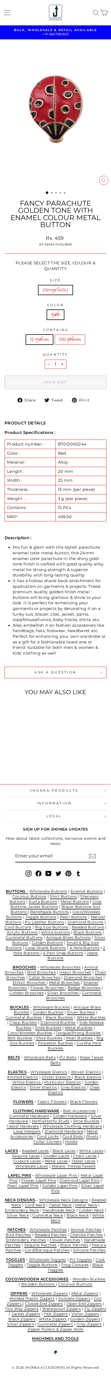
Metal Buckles (79, 1028)
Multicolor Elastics (62, 1082)
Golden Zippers (85, 1319)
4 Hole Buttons (84, 948)
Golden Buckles (48, 1012)
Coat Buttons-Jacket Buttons (56, 904)
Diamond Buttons (85, 922)
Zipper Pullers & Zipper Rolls (55, 1329)
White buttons (55, 932)
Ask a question (55, 672)
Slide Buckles (48, 1028)
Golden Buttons (47, 942)
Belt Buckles (20, 1038)
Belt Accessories (79, 1111)
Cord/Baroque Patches (47, 1250)
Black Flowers (84, 1102)
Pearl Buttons (73, 917)
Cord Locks (48, 1136)
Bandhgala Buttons (49, 912)
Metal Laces (56, 1161)
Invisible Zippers (74, 1298)
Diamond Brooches (83, 977)
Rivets (92, 1136)
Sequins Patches (40, 1245)
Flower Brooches (47, 988)
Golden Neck (91, 1210)
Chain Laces (84, 1156)
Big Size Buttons (51, 927)
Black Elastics (88, 1077)
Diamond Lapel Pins (79, 1180)
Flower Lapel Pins (38, 1180)
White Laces (91, 1151)
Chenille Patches (86, 1235)
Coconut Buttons (29, 896)
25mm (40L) (55, 290)
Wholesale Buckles (51, 1007)
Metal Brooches (64, 982)
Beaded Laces (35, 1151)
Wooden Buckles (89, 1279)
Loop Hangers (27, 1131)
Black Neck (78, 1215)
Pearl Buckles (79, 1038)
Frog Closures (75, 1265)
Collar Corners (47, 1141)
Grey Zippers (89, 1324)
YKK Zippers (56, 1314)
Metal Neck (86, 1205)
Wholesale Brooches (60, 967)
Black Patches (74, 1245)
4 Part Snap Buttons (63, 953)
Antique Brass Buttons (68, 937)
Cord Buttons (18, 927)
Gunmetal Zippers (55, 1324)
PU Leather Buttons (44, 922)
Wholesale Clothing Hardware (72, 1126)
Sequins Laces (26, 1156)
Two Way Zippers (22, 1309)
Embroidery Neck (22, 1210)
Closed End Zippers (44, 1303)
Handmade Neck (59, 1210)
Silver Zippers (20, 1324)
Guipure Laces (27, 1161)
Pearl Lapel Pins (23, 1185)
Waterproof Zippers (61, 1309)
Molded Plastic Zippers (31, 1298)
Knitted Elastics (22, 1077)
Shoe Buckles (49, 1038)
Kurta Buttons (43, 901)
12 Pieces (39, 339)
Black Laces (64, 1151)
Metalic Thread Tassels (73, 1166)
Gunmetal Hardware (29, 1116)
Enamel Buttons (87, 891)
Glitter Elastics (57, 1077)
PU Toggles (81, 1259)
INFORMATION (54, 803)
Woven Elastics (86, 1072)
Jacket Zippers (26, 1314)
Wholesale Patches (48, 1229)
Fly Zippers (95, 1309)
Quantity (55, 354)
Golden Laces (56, 1156)
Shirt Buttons (63, 896)
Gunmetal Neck (47, 1215)
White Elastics (27, 1082)
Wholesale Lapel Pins (56, 1175)
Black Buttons (88, 932)
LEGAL (54, 816)
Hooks (71, 1141)
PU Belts (68, 1057)
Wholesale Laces (31, 1166)
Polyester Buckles (55, 1043)
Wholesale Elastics (48, 1072)
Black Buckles (59, 1017)
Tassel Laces (83, 1161)
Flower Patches (65, 1240)
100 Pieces (70, 339)
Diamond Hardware (63, 1131)
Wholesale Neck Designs (63, 1200)
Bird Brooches (41, 972)
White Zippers (53, 1319)
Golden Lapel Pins (60, 1185)
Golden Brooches (26, 993)
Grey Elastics (73, 1087)
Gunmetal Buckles (24, 1017)
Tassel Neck (60, 1205)
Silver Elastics (43, 1087)
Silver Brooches (63, 993)
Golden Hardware (70, 1116)
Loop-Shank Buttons (45, 948)
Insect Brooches (75, 972)
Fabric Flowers (52, 1102)
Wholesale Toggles (47, 1259)
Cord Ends (73, 1136)
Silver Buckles (81, 1012)
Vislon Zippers (85, 1314)
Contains (55, 330)
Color (55, 305)
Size (55, 280)
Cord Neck (35, 1205)
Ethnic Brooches (30, 982)
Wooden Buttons (38, 1284)
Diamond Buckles (58, 1022)
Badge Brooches (84, 988)
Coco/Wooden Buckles (30, 1033)
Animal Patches (86, 1229)
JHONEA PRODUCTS (54, 790)
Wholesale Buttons (48, 891)
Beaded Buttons (88, 927)
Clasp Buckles (23, 1022)
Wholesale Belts (40, 1057)
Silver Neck (18, 1215)
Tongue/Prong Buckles (78, 1033)
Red (55, 314)
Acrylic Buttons (22, 932)
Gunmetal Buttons (24, 937)
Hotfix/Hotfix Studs (51, 1121)
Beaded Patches (51, 1235)
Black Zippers (21, 1319)
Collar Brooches (44, 977)
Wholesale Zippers (49, 1293)
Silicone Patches (89, 1250)
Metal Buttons (75, 901)
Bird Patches (18, 1235)
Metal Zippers (84, 1293)
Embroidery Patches (26, 1240)
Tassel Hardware (23, 1126)
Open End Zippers (84, 1303)
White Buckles (91, 1017)
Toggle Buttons (40, 917)
